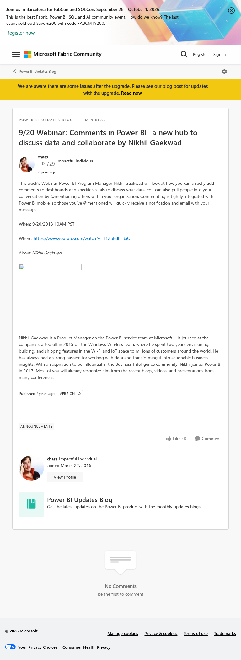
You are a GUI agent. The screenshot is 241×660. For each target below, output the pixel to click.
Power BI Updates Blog (37, 71)
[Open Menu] (224, 71)
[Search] (184, 54)
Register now (20, 32)
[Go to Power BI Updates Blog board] (31, 504)
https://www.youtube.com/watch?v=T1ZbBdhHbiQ (82, 238)
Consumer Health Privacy (86, 647)
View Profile (65, 477)
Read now (131, 93)
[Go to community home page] (63, 54)
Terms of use (196, 633)
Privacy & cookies (160, 633)
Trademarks (225, 633)
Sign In (219, 54)
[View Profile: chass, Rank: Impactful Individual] (27, 164)
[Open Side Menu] (16, 54)
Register (200, 54)
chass (43, 157)
